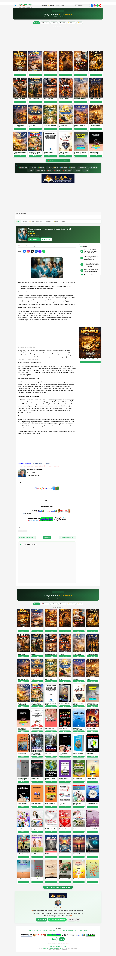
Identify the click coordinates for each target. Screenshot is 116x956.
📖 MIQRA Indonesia (40, 170)
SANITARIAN (53, 930)
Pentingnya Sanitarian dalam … (27, 537)
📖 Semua (36, 22)
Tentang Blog (52, 946)
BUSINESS (55, 943)
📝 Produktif (94, 167)
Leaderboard (45, 5)
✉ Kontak (63, 221)
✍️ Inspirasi (41, 167)
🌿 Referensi (72, 167)
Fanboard (71, 919)
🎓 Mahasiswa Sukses (83, 167)
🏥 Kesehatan (45, 22)
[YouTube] (100, 5)
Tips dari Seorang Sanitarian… (66, 537)
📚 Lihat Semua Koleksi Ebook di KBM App (58, 160)
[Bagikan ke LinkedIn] (36, 251)
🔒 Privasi (56, 221)
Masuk (54, 939)
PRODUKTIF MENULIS (75, 930)
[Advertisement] (58, 39)
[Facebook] (92, 5)
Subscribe (47, 239)
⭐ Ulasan (31, 221)
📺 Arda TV (86, 170)
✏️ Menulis (30, 170)
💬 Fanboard (39, 221)
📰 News (50, 170)
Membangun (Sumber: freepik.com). (46, 282)
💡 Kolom (56, 167)
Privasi (58, 5)
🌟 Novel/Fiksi (71, 22)
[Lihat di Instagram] (28, 251)
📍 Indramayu (58, 170)
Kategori (52, 5)
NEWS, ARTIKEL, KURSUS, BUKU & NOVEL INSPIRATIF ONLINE (53, 948)
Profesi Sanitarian (22, 531)
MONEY (59, 943)
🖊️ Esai (49, 167)
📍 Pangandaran (67, 170)
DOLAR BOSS (50, 943)
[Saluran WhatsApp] (97, 5)
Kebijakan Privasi (59, 946)
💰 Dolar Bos (33, 167)
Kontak (62, 5)
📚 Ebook (25, 221)
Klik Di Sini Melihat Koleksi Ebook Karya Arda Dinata (47, 494)
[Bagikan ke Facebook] (24, 251)
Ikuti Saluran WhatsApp (58, 919)
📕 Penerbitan (77, 170)
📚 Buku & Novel (23, 167)
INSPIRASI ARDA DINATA (46, 930)
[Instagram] (95, 5)
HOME (30, 930)
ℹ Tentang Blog (48, 221)
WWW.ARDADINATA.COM (36, 930)
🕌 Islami (80, 22)
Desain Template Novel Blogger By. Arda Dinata (58, 949)
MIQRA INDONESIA (83, 930)
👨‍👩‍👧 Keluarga (62, 22)
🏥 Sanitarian (64, 167)
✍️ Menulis (54, 22)
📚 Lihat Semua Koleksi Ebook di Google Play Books (58, 887)
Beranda (48, 537)
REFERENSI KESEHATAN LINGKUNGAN (64, 930)
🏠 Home (18, 221)
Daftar (62, 939)
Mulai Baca (35, 239)
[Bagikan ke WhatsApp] (43, 251)
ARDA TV (66, 943)
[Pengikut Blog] (78, 919)
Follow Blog (42, 919)
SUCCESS (63, 943)
